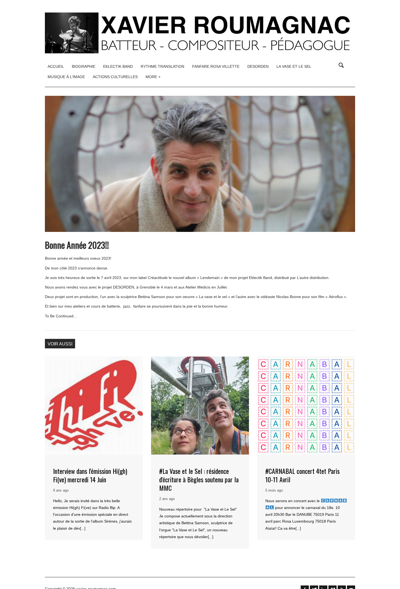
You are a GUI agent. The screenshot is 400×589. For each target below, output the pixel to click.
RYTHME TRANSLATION (162, 66)
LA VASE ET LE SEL (293, 66)
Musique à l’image (66, 77)
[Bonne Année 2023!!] (200, 164)
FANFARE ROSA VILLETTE (215, 66)
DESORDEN (258, 66)
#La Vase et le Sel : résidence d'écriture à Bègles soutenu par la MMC (199, 479)
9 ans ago (61, 490)
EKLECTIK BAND (118, 66)
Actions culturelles (115, 77)
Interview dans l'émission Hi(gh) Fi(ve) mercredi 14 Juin (90, 475)
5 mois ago (274, 490)
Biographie (83, 66)
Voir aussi (60, 344)
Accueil (56, 66)
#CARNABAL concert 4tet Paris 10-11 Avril (302, 475)
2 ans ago (167, 499)
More (153, 77)
